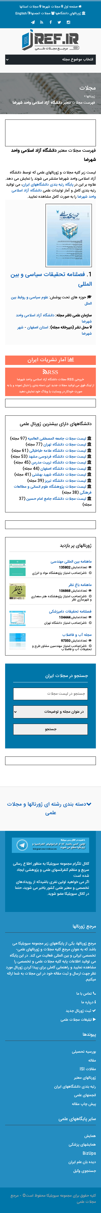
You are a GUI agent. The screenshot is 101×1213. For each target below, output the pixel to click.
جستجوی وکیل (84, 1171)
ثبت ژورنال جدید (78, 1011)
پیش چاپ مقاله (84, 1104)
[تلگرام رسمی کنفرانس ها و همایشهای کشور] (33, 23)
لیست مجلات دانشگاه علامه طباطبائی (57, 451)
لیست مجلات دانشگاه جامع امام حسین (56, 499)
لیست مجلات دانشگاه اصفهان (63, 469)
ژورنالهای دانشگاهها (68, 13)
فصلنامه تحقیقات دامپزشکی (70, 612)
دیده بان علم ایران (82, 1162)
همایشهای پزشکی (82, 1145)
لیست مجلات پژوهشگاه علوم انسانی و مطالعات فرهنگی (53, 490)
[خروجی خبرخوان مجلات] (42, 23)
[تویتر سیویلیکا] (59, 23)
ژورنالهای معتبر (85, 1078)
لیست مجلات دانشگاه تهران (64, 444)
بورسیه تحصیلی (84, 1052)
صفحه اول (71, 6)
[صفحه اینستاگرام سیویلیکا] (68, 23)
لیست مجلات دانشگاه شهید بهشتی (59, 475)
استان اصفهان (38, 327)
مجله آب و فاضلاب (77, 635)
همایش (90, 1136)
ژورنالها (90, 96)
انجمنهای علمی (85, 1095)
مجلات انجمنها (40, 13)
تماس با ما (84, 994)
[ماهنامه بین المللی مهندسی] (17, 568)
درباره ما (87, 1002)
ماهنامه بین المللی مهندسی (71, 562)
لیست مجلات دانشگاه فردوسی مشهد (57, 457)
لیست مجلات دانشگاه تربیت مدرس (59, 462)
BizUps (89, 1153)
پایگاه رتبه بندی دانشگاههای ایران (47, 185)
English (21, 13)
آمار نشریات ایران (47, 360)
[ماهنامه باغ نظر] (17, 591)
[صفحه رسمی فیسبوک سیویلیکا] (51, 23)
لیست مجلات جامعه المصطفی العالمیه (57, 439)
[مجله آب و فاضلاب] (17, 641)
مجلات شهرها (51, 6)
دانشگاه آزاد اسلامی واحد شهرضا (54, 318)
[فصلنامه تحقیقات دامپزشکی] (17, 618)
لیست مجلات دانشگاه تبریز (65, 481)
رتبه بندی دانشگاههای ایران (75, 1087)
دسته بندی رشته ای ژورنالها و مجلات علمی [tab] (46, 808)
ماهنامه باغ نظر (80, 585)
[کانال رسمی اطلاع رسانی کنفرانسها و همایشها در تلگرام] (50, 845)
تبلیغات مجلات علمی (76, 1020)
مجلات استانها (29, 6)
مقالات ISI (88, 1069)
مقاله (92, 1061)
